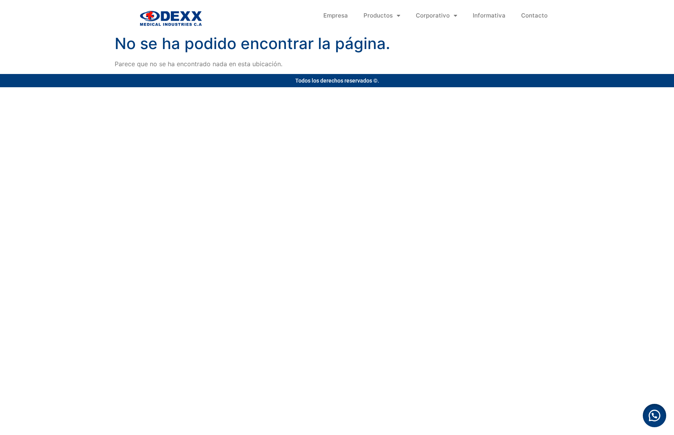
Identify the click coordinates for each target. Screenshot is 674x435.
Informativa (489, 15)
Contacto (534, 15)
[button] (654, 415)
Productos (378, 15)
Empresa (335, 15)
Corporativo (433, 15)
